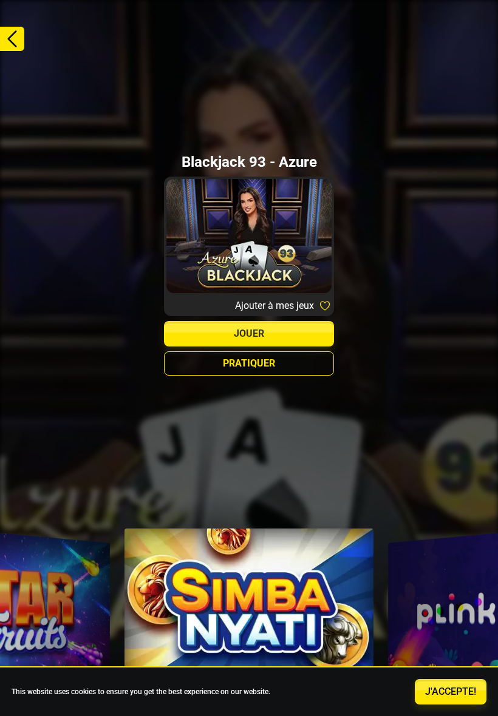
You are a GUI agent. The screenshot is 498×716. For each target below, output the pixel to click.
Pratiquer (249, 363)
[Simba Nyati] (249, 611)
